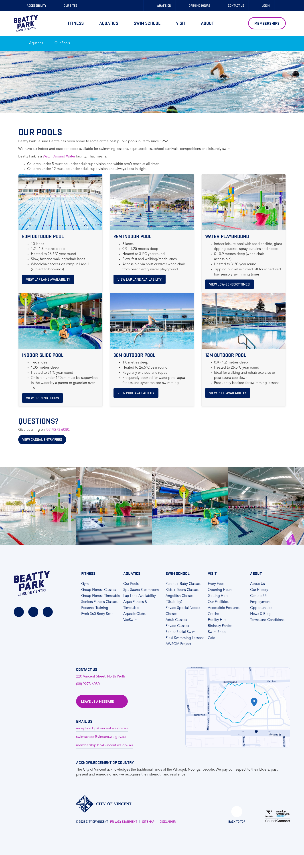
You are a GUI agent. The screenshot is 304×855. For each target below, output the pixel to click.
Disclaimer (168, 821)
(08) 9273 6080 (88, 684)
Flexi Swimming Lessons (185, 638)
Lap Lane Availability (139, 596)
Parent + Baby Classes (183, 584)
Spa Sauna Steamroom (141, 590)
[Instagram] (33, 612)
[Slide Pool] (114, 506)
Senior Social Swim (180, 632)
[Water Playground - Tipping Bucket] (38, 506)
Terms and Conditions (267, 620)
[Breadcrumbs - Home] (17, 41)
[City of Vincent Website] (104, 804)
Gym (85, 584)
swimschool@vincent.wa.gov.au (101, 737)
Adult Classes (176, 620)
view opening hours (42, 398)
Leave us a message (97, 701)
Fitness (76, 23)
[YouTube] (48, 612)
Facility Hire (217, 620)
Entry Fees (216, 584)
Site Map (148, 821)
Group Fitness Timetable (100, 596)
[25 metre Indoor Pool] (190, 506)
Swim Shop (217, 632)
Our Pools (62, 43)
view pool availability (136, 393)
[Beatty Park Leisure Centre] (26, 23)
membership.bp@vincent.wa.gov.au (104, 745)
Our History (259, 590)
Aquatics (108, 23)
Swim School (147, 23)
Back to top (236, 821)
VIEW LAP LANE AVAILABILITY (48, 279)
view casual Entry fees (42, 439)
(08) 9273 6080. (58, 430)
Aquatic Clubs (134, 614)
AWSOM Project (178, 644)
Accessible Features (223, 608)
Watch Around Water (59, 156)
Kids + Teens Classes (182, 590)
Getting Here (218, 596)
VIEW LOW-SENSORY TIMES (229, 284)
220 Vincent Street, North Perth (100, 676)
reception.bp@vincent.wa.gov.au (102, 728)
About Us (257, 584)
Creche (213, 614)
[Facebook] (19, 612)
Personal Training (94, 608)
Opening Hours (220, 590)
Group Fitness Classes (98, 590)
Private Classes (177, 626)
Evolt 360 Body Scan (97, 614)
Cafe (211, 638)
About (207, 23)
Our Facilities (218, 602)
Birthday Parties (220, 626)
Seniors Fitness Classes (99, 602)
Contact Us (258, 596)
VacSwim (130, 620)
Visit (180, 23)
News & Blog (260, 614)
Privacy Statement (123, 821)
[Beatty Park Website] (32, 583)
